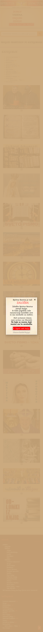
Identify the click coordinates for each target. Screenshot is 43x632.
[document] (21, 316)
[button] (35, 300)
